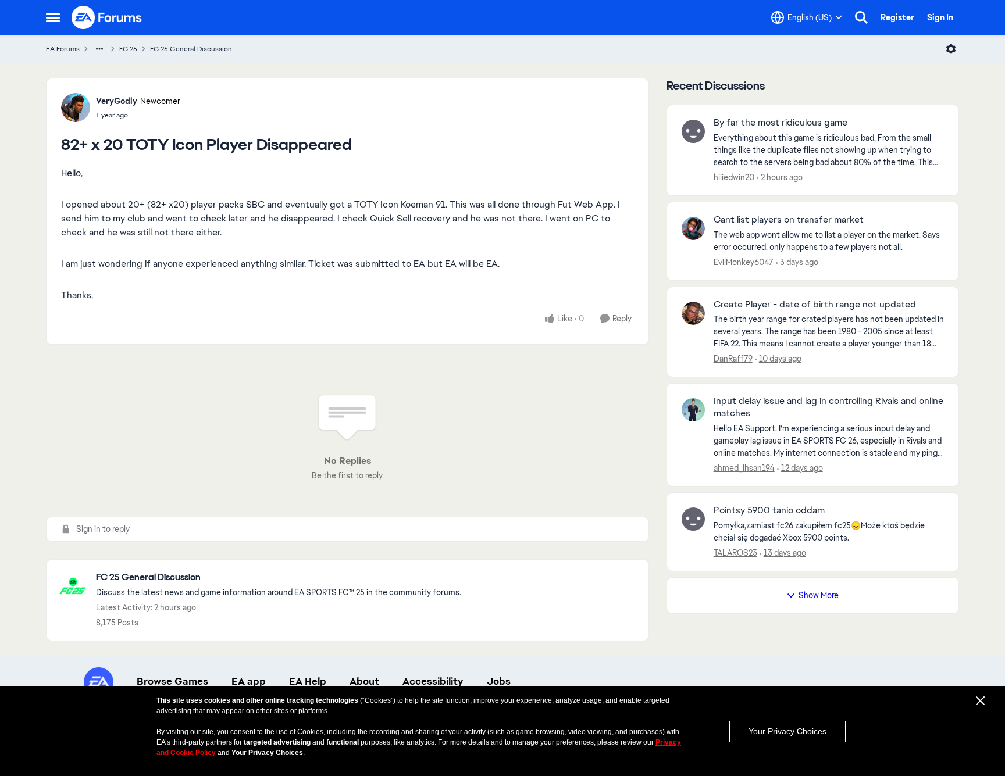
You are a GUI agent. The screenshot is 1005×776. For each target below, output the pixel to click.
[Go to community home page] (107, 17)
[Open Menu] (951, 49)
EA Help (307, 681)
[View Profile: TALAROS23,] (693, 519)
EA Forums (63, 48)
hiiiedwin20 (734, 177)
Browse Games (172, 681)
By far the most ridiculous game (780, 122)
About (364, 681)
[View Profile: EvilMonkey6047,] (693, 228)
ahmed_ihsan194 (744, 468)
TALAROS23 (735, 553)
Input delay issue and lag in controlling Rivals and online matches (828, 407)
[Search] (861, 17)
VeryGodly (116, 101)
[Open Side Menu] (53, 17)
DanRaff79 (733, 358)
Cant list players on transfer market (789, 220)
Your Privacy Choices (787, 731)
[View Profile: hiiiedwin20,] (693, 131)
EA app (248, 681)
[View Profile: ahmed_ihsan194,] (693, 409)
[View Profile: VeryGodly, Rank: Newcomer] (75, 107)
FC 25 (128, 48)
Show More (819, 595)
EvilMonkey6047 (744, 262)
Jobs (499, 681)
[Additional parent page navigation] (99, 49)
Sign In (940, 17)
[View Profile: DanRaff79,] (693, 313)
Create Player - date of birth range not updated (815, 304)
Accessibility (433, 681)
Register (897, 17)
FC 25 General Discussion (191, 48)
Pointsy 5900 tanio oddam (769, 510)
